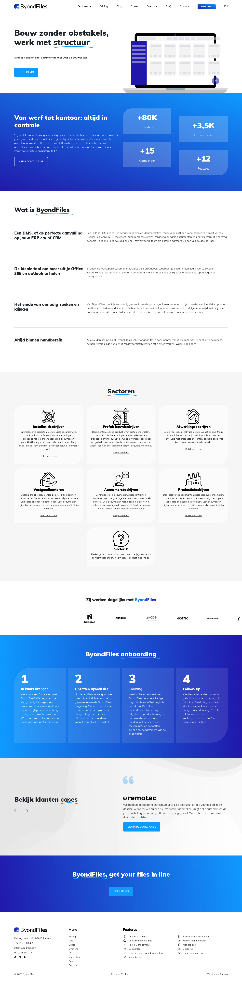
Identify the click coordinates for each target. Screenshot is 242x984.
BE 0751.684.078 (23, 953)
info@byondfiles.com (25, 948)
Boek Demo (206, 7)
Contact (184, 6)
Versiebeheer (135, 957)
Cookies (125, 974)
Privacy (115, 974)
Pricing (104, 6)
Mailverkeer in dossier (194, 941)
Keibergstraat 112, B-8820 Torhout (32, 938)
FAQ (168, 6)
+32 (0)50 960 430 (23, 943)
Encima (224, 974)
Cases (134, 6)
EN (226, 6)
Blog (119, 6)
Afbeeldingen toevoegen (195, 937)
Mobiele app (189, 945)
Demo (72, 961)
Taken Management (138, 945)
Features (83, 6)
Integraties (74, 957)
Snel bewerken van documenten (145, 953)
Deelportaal (134, 949)
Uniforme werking (137, 937)
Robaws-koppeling (192, 953)
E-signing (187, 949)
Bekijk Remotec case (141, 827)
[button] (16, 811)
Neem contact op (31, 161)
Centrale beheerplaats (140, 941)
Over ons (152, 6)
